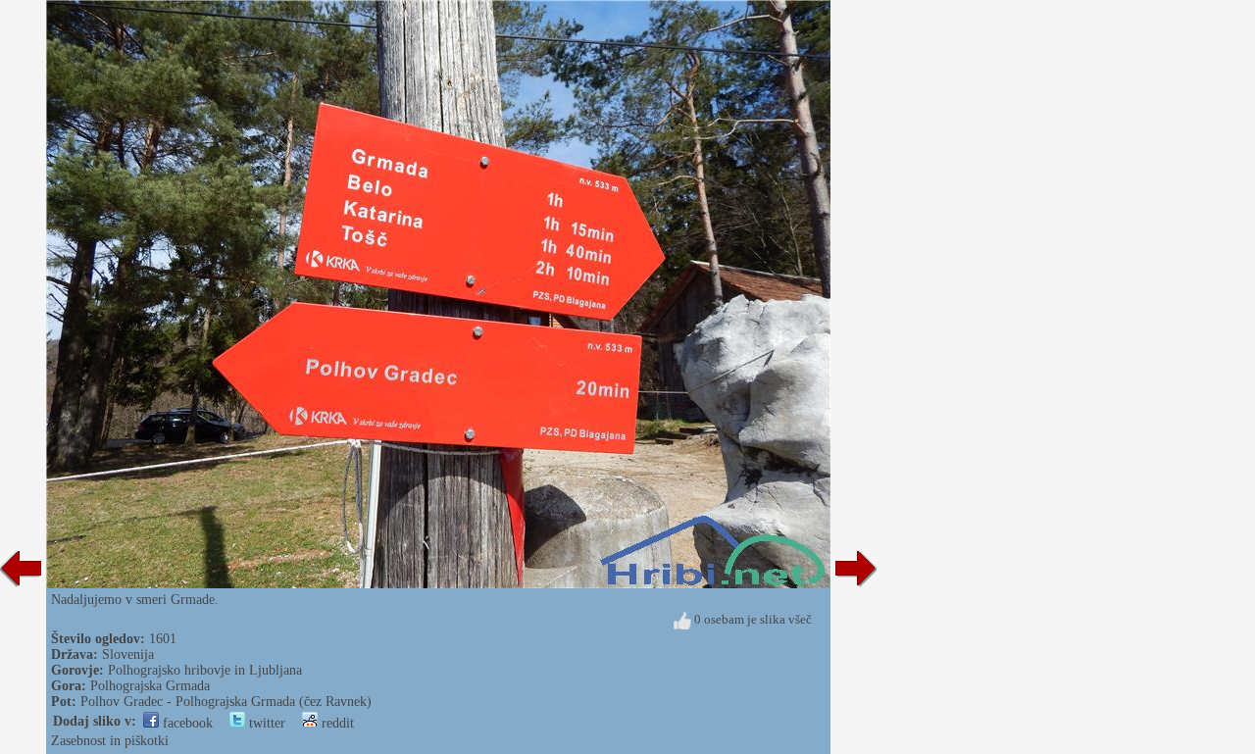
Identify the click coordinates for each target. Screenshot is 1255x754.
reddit (336, 723)
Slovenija (128, 654)
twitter (265, 723)
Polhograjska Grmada (150, 686)
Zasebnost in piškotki (110, 740)
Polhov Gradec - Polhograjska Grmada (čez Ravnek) (226, 701)
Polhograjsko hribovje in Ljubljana (205, 670)
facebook (186, 723)
